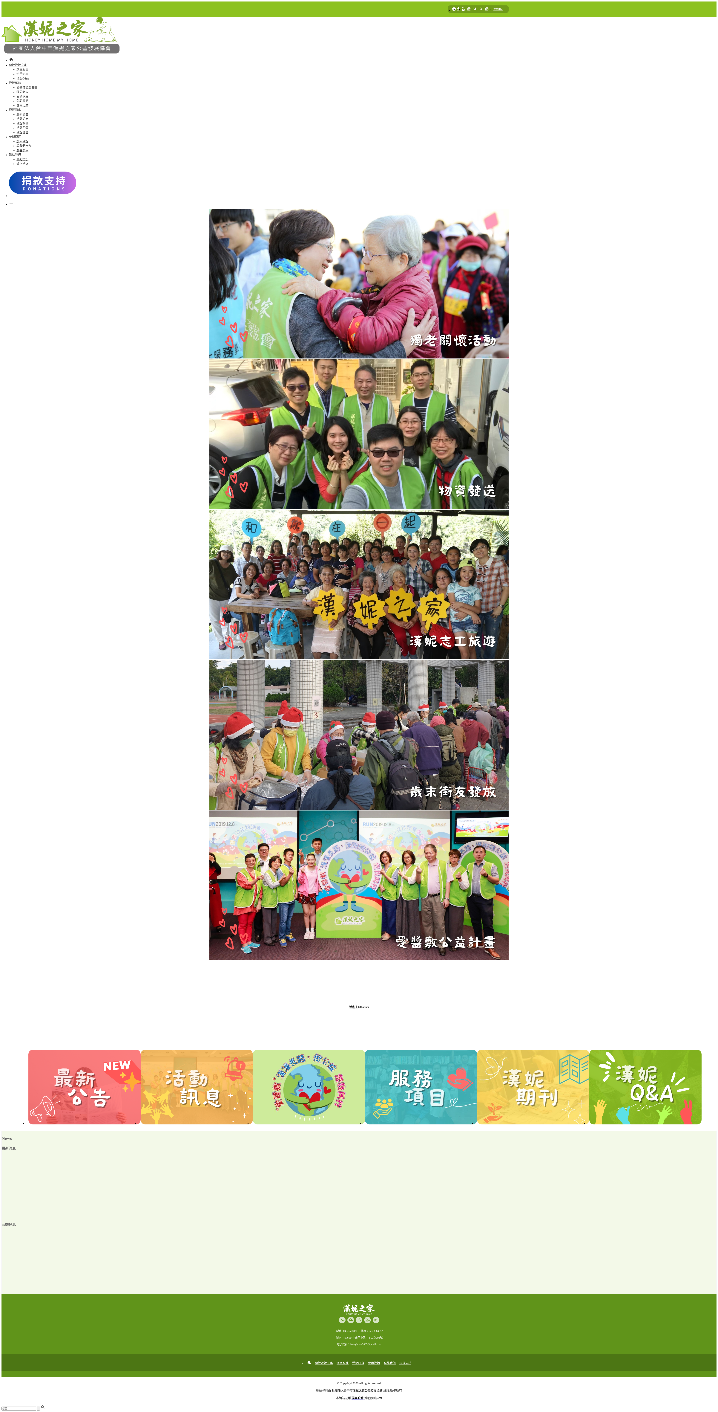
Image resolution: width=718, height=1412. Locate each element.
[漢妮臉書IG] (468, 9)
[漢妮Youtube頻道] (463, 9)
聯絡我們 (390, 1363)
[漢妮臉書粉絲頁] (458, 9)
